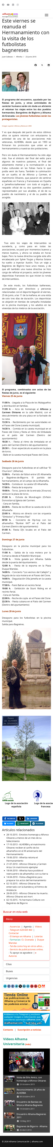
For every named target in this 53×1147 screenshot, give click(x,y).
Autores (13, 955)
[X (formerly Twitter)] (42, 65)
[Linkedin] (13, 4)
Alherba (19, 56)
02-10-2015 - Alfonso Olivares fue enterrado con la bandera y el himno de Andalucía (26, 887)
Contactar (14, 933)
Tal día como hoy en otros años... (27, 946)
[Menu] (46, 15)
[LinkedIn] (48, 65)
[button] (26, 919)
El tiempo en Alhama (20, 936)
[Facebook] (3, 4)
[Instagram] (18, 4)
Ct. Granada (27, 939)
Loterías (38, 936)
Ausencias (15, 926)
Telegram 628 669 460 (21, 929)
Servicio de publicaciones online (26, 949)
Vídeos (38, 926)
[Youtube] (8, 4)
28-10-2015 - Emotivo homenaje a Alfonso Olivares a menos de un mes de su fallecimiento (27, 838)
